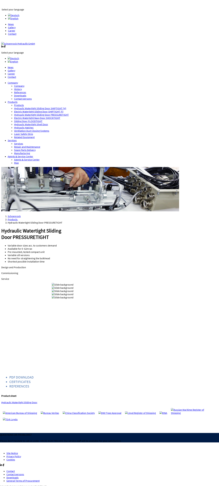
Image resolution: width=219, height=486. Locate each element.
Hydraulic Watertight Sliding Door (19, 402)
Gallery (12, 27)
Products (12, 102)
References (20, 92)
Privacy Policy (13, 456)
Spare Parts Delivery (25, 150)
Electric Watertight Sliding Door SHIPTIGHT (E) (38, 111)
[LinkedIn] (2, 46)
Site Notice (12, 453)
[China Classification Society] (78, 413)
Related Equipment (24, 137)
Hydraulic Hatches (24, 127)
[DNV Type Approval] (110, 413)
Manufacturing (22, 153)
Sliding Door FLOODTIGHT (28, 121)
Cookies (10, 459)
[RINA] (163, 413)
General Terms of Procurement (23, 480)
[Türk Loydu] (10, 419)
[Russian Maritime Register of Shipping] (190, 413)
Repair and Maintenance (27, 146)
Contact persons (23, 98)
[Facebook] (5, 46)
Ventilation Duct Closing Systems (31, 130)
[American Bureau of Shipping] (20, 413)
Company (13, 82)
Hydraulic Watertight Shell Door (31, 124)
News (11, 24)
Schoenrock (14, 216)
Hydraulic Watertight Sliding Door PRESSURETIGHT (41, 114)
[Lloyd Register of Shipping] (140, 413)
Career (11, 30)
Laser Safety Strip (23, 134)
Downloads (20, 95)
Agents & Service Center (20, 156)
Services (12, 140)
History (18, 89)
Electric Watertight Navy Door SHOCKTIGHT (37, 118)
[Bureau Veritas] (50, 413)
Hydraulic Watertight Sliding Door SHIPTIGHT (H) (40, 108)
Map (16, 162)
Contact (12, 33)
